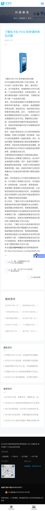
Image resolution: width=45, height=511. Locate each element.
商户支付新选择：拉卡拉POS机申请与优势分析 (23, 409)
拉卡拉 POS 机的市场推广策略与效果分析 (22, 420)
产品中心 (15, 456)
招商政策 (6, 456)
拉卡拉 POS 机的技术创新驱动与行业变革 (22, 403)
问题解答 (22, 18)
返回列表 (36, 277)
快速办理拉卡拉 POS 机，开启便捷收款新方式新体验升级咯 (23, 366)
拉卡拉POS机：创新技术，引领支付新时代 (30, 318)
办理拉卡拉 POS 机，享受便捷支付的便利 (13, 331)
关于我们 (25, 456)
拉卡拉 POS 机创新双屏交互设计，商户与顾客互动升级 (13, 325)
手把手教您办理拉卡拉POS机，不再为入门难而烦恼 (13, 318)
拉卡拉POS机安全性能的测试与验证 (30, 312)
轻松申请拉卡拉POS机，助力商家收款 (30, 305)
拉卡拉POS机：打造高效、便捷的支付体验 (13, 305)
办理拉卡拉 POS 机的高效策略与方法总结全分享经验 (23, 371)
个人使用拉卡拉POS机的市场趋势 (30, 325)
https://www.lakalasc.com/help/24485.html (24, 251)
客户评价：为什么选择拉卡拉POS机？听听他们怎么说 (30, 331)
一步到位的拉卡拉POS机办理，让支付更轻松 (13, 312)
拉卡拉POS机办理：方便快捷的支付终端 (21, 414)
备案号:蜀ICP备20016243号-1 (11, 487)
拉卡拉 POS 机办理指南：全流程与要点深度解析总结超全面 (23, 377)
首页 (15, 18)
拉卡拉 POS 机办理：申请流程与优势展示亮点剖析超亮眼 (23, 360)
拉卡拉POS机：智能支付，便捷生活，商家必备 (23, 397)
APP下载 (35, 456)
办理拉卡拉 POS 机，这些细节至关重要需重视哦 (23, 355)
